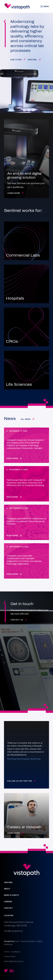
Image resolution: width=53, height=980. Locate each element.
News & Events (11, 895)
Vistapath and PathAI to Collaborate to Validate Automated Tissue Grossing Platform (26, 521)
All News (26, 419)
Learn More (13, 193)
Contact (8, 908)
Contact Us (16, 620)
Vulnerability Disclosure (13, 961)
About (7, 889)
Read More (12, 458)
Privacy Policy (10, 956)
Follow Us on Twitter (19, 781)
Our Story (16, 60)
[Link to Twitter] (6, 970)
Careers (8, 901)
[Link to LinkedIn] (11, 970)
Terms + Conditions (12, 952)
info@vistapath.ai (13, 930)
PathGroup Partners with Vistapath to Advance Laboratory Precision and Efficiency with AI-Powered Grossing (26, 483)
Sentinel (32, 60)
